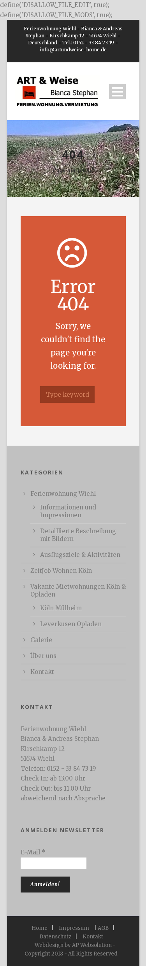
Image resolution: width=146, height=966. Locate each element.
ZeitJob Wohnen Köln (61, 570)
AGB (103, 928)
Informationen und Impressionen (68, 511)
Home (39, 928)
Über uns (43, 656)
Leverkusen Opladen (71, 624)
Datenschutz (55, 936)
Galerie (41, 640)
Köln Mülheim (61, 608)
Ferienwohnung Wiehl (63, 493)
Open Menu (117, 91)
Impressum (74, 928)
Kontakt (42, 672)
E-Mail (33, 852)
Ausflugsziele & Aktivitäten (80, 554)
